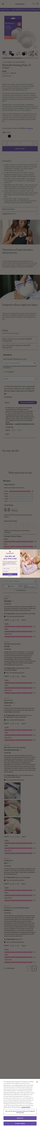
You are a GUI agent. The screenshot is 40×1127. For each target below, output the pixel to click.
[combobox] (9, 568)
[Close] (37, 1082)
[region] (20, 1103)
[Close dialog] (39, 550)
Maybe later (10, 576)
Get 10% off (10, 574)
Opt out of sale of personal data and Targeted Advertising (20, 1111)
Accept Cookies (20, 1123)
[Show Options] (16, 568)
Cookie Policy (25, 1107)
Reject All (20, 1118)
